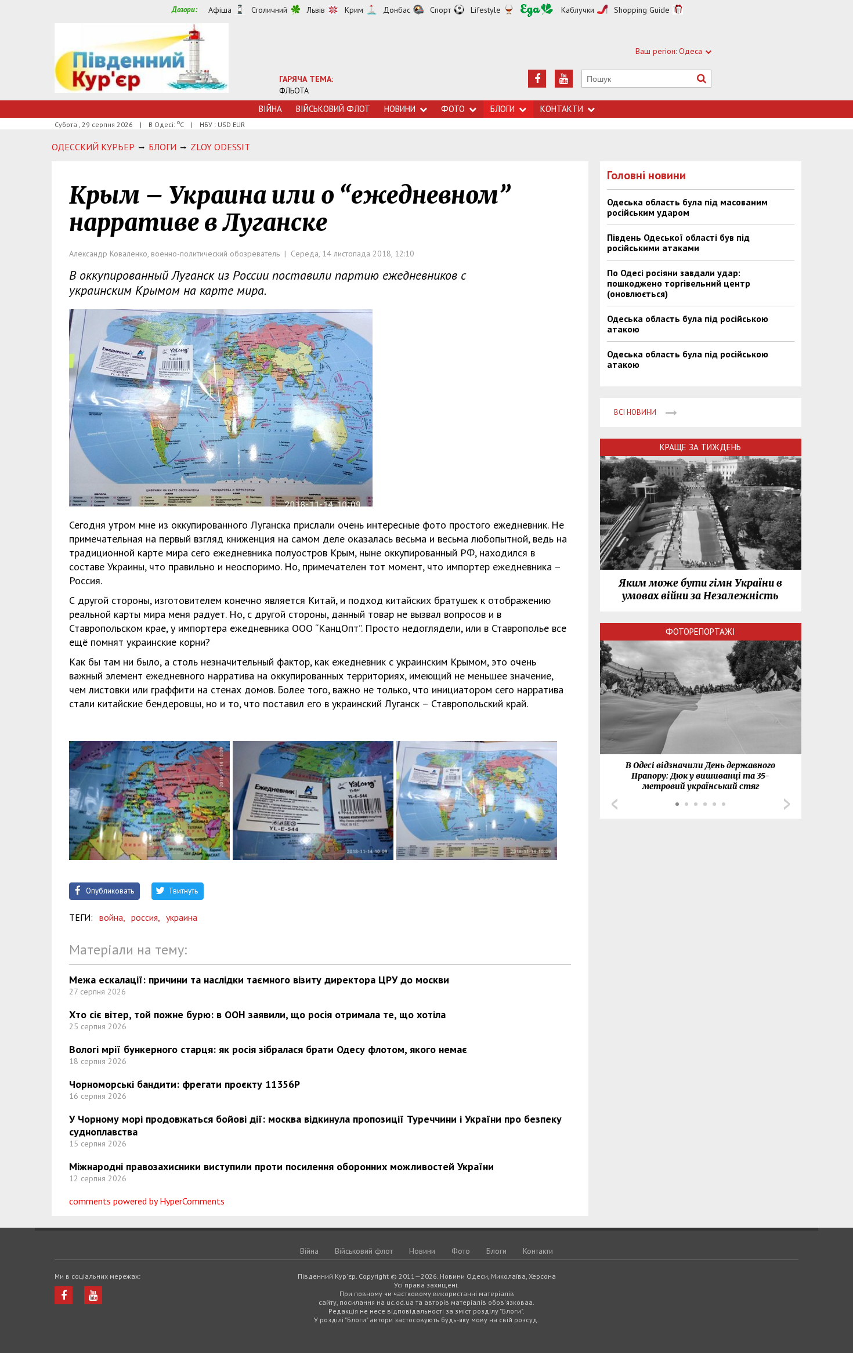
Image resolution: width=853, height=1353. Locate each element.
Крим (354, 10)
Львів (316, 10)
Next (787, 804)
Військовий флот (333, 108)
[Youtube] (564, 79)
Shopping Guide (642, 10)
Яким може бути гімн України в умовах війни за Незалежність (700, 589)
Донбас (396, 10)
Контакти (561, 108)
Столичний (269, 10)
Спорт (440, 10)
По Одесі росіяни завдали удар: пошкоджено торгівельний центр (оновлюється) (678, 283)
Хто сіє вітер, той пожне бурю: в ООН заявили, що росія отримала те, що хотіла (257, 1014)
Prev (614, 804)
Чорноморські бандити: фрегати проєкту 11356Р (184, 1084)
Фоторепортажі (700, 631)
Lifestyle (486, 10)
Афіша (220, 10)
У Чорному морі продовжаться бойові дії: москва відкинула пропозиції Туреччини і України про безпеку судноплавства (315, 1125)
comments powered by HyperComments (147, 1201)
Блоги (502, 108)
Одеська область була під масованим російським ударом (687, 207)
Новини (399, 108)
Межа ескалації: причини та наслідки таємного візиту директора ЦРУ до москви (259, 979)
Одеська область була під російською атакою (687, 324)
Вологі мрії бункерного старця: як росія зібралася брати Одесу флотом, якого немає (268, 1049)
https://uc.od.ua (142, 61)
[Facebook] (537, 79)
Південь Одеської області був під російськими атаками (678, 242)
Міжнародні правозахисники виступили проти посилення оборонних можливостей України (281, 1166)
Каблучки (577, 10)
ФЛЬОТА (294, 90)
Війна (270, 108)
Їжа (537, 10)
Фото (453, 108)
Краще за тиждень (700, 447)
